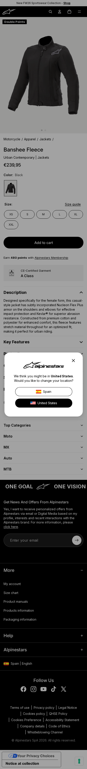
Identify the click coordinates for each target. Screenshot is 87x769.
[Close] (74, 360)
